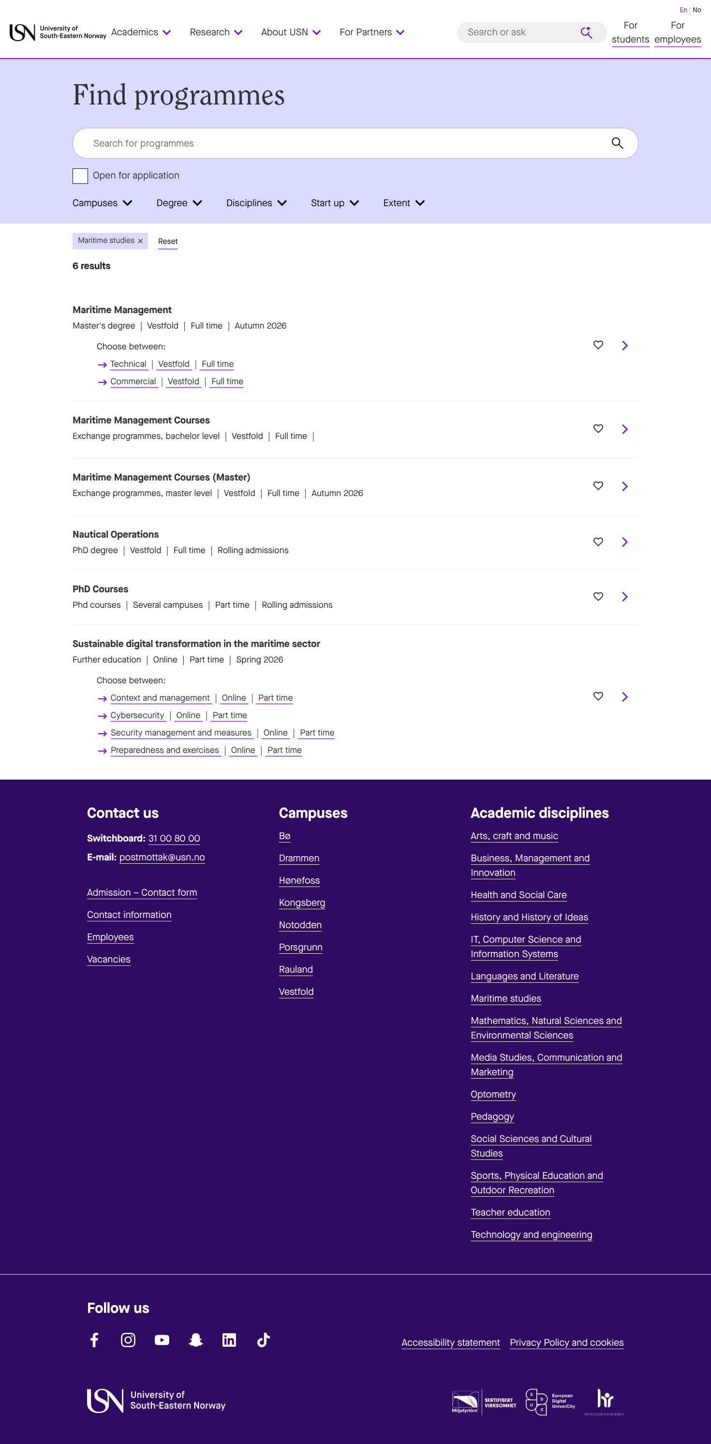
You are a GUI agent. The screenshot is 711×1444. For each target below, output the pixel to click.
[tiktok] (263, 1340)
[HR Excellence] (604, 1404)
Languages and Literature (525, 976)
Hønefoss (299, 880)
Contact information (129, 914)
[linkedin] (229, 1340)
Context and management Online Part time (202, 698)
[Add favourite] (598, 345)
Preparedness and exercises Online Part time (206, 750)
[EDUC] (550, 1404)
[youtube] (162, 1340)
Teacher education (510, 1212)
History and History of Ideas (529, 917)
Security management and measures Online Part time (223, 733)
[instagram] (128, 1340)
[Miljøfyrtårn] (484, 1404)
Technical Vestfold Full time (172, 364)
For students (631, 32)
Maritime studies (506, 998)
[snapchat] (196, 1340)
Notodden (300, 925)
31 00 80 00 (174, 838)
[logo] (58, 33)
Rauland (296, 969)
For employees (677, 32)
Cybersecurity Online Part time (179, 716)
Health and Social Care (519, 895)
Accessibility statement (450, 1342)
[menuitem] (146, 32)
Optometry (493, 1094)
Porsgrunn (301, 947)
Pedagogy (492, 1116)
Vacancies (109, 959)
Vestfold (296, 991)
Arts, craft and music (514, 835)
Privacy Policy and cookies (567, 1342)
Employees (110, 937)
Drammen (299, 858)
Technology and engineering (531, 1234)
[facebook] (94, 1340)
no (697, 10)
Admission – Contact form (142, 892)
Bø (285, 835)
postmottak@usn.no (162, 857)
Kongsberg (302, 902)
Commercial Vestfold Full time (177, 382)
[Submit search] (586, 33)
